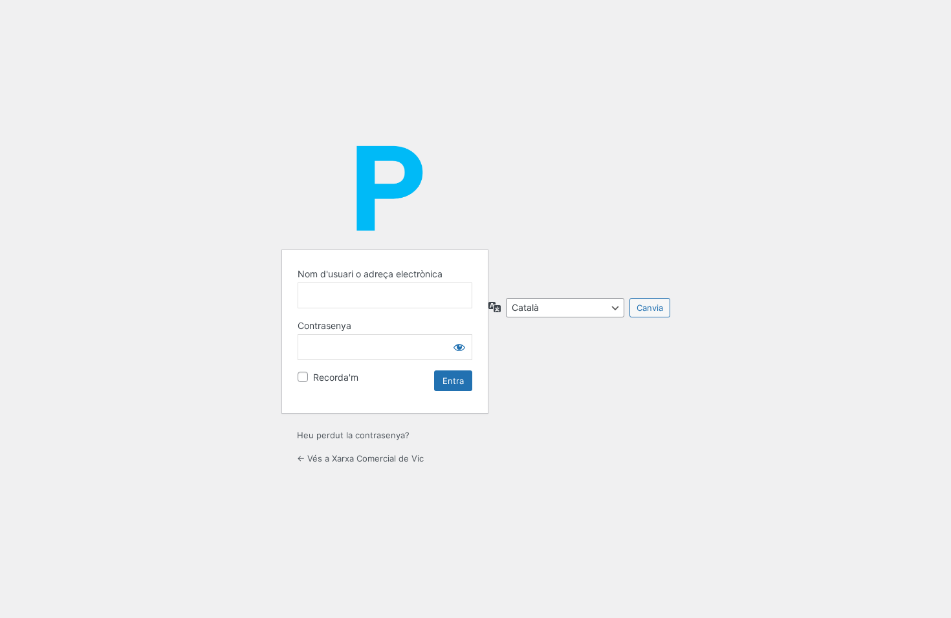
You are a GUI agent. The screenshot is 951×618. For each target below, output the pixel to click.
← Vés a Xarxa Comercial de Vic (360, 458)
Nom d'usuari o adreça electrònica (370, 273)
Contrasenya (324, 325)
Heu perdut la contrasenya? (353, 435)
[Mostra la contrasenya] (459, 347)
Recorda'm (335, 377)
